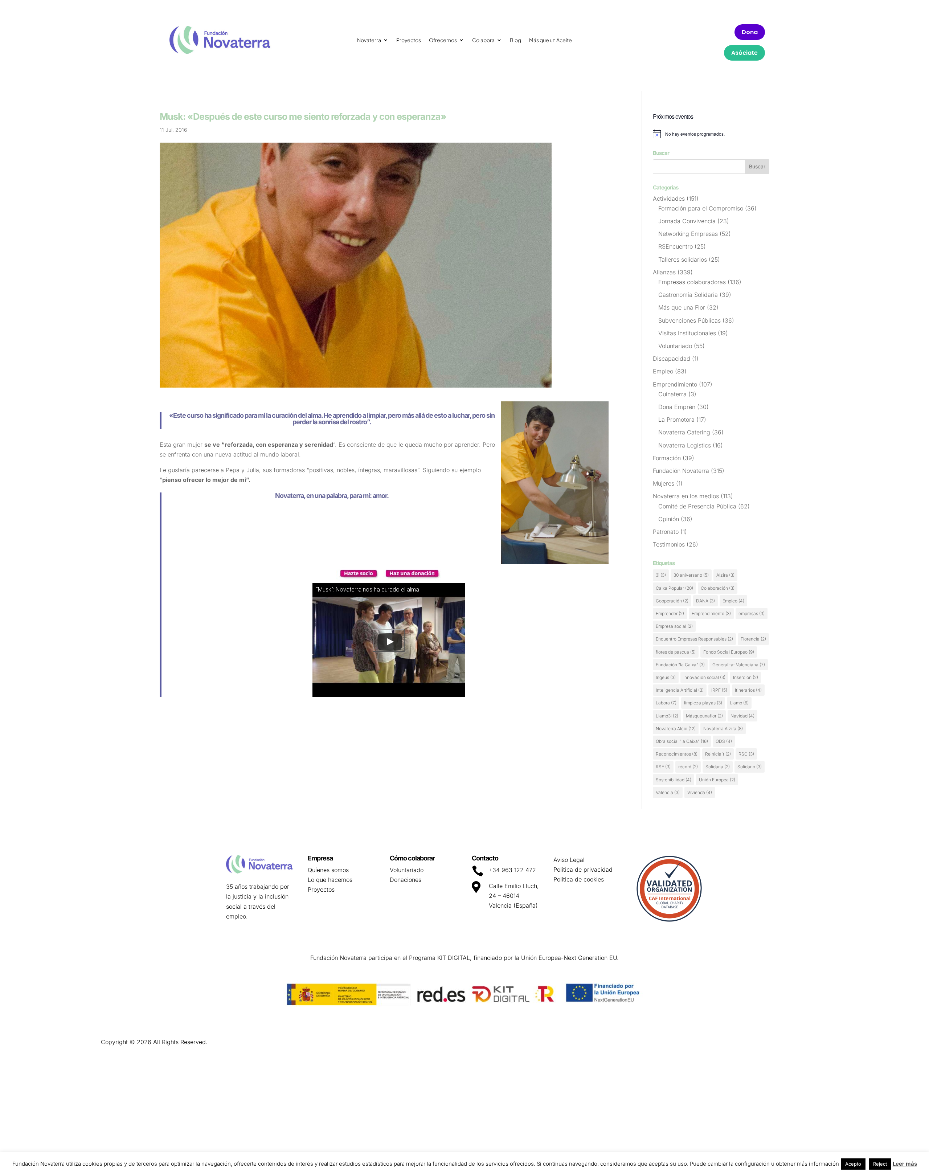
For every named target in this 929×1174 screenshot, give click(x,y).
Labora (666, 702)
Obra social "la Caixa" (682, 741)
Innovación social (704, 677)
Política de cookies (578, 879)
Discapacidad (671, 358)
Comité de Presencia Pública (697, 506)
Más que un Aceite (550, 40)
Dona (750, 32)
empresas (751, 613)
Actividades (669, 198)
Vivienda (699, 792)
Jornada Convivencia (687, 221)
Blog (515, 40)
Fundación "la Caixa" (680, 664)
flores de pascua (676, 652)
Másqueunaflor (704, 716)
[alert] (711, 134)
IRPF (719, 690)
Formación (667, 458)
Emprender (670, 613)
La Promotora (676, 419)
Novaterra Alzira (723, 728)
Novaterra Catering (684, 432)
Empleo (663, 371)
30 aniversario (691, 575)
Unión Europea (717, 779)
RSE (663, 766)
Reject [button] (880, 1164)
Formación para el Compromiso (700, 208)
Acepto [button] (853, 1164)
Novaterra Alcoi (676, 728)
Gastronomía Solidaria (688, 294)
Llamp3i (667, 716)
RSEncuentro (675, 246)
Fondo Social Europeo (728, 652)
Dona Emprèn (676, 406)
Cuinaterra (672, 394)
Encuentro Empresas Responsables (694, 639)
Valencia (668, 792)
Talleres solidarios (682, 259)
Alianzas (664, 272)
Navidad (742, 716)
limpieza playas (703, 702)
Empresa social (674, 626)
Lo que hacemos (330, 879)
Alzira (725, 575)
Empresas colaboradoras (692, 282)
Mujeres (663, 483)
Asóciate (744, 53)
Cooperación (672, 601)
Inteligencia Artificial (680, 690)
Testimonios (669, 544)
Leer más (905, 1163)
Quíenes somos (328, 870)
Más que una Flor (681, 307)
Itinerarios (748, 690)
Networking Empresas (688, 233)
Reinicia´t (718, 754)
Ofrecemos (443, 40)
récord (688, 766)
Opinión (668, 519)
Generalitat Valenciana (738, 664)
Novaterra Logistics (684, 445)
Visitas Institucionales (687, 333)
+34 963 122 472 (512, 870)
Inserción (745, 677)
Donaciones (405, 879)
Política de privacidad (583, 869)
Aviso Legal (569, 859)
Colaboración (717, 588)
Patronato (666, 531)
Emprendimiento (675, 384)
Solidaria (717, 766)
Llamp (739, 702)
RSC (746, 754)
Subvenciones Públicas (689, 320)
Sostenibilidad (673, 779)
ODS (724, 741)
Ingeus (666, 677)
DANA (705, 601)
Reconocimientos (676, 754)
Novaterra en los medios (686, 496)
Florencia (753, 639)
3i (661, 575)
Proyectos (408, 40)
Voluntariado (675, 345)
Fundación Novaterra (681, 470)
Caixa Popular (674, 588)
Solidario (749, 766)
